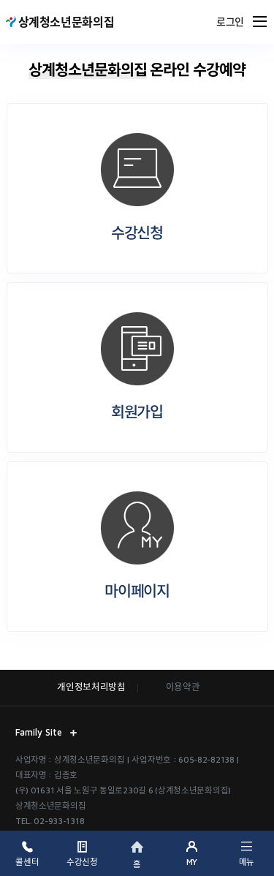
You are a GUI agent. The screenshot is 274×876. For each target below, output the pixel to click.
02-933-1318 (59, 821)
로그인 (230, 22)
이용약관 (183, 686)
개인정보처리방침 (91, 686)
